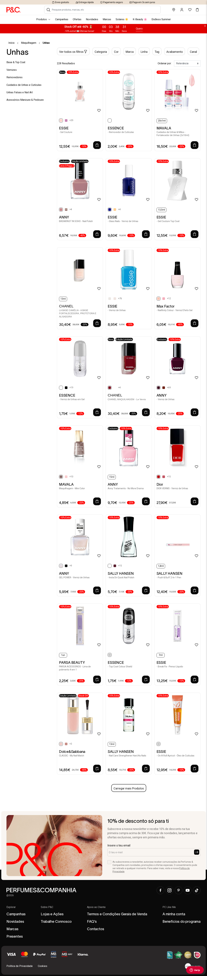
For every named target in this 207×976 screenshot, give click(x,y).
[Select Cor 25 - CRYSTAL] (115, 209)
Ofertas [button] (77, 19)
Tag (157, 51)
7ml (161, 655)
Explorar (11, 907)
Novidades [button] (92, 19)
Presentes (14, 936)
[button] (48, 10)
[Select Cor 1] (110, 299)
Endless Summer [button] (161, 19)
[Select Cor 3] (115, 299)
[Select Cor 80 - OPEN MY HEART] (164, 388)
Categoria (101, 51)
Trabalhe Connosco (56, 921)
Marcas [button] (107, 19)
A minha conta (174, 914)
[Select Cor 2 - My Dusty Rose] (66, 744)
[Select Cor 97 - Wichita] (66, 477)
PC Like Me (169, 907)
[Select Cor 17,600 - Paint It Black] (66, 566)
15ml (111, 477)
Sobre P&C (47, 907)
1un (63, 655)
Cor (116, 51)
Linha (144, 51)
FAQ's (92, 921)
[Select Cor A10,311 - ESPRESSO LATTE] (66, 209)
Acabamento (174, 51)
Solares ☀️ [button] (122, 19)
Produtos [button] (41, 19)
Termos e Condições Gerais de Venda (117, 914)
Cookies (42, 966)
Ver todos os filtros (71, 51)
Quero (139, 28)
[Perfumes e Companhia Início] (13, 9)
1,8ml (161, 566)
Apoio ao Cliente (96, 907)
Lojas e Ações (52, 914)
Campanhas (15, 914)
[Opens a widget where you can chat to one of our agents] (195, 970)
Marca (130, 51)
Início (11, 42)
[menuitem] (103, 19)
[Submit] (196, 852)
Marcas (12, 929)
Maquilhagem (28, 42)
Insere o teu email (118, 845)
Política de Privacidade (19, 966)
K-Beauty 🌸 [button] (140, 19)
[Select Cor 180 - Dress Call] (66, 120)
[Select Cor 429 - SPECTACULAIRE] (115, 388)
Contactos (95, 929)
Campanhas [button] (61, 19)
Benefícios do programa (182, 921)
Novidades (15, 921)
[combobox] (104, 9)
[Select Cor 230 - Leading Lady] (164, 299)
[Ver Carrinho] (197, 9)
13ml (63, 298)
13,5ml (161, 209)
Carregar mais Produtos (129, 788)
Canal (193, 51)
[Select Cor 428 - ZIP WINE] (115, 566)
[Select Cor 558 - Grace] (164, 477)
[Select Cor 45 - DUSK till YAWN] (66, 388)
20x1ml (162, 120)
